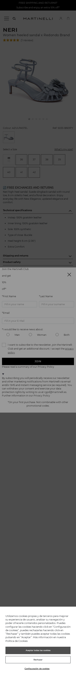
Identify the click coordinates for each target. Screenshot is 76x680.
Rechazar (38, 660)
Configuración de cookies (37, 669)
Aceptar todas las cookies (38, 650)
